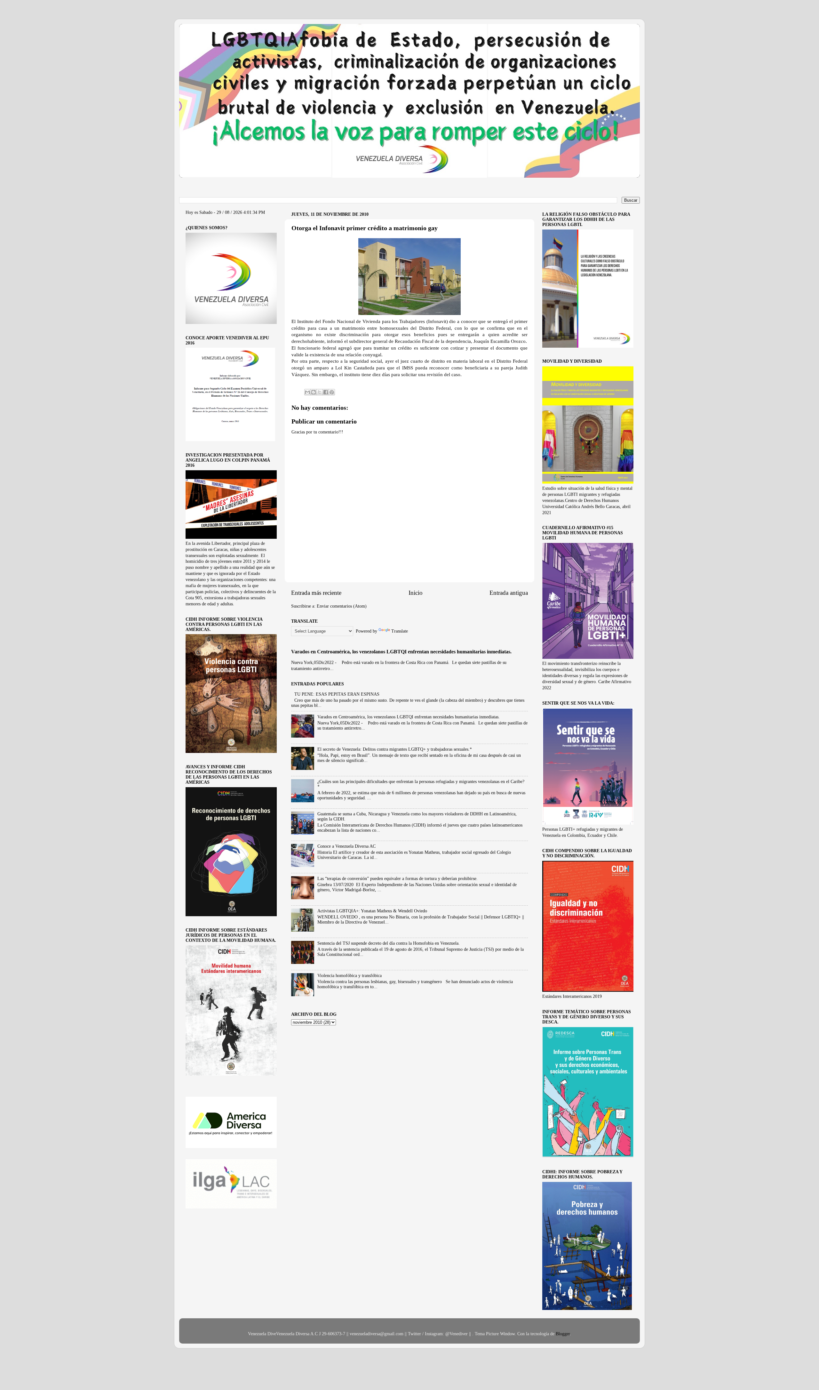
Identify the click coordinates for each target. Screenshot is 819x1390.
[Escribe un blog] (313, 392)
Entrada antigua (508, 592)
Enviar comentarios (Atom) (342, 606)
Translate (399, 631)
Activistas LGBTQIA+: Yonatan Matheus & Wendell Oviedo (372, 911)
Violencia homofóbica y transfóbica (349, 975)
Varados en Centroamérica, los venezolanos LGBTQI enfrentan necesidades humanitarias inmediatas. (401, 651)
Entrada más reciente (316, 592)
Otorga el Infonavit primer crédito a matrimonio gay (364, 227)
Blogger (563, 1333)
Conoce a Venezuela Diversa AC (346, 846)
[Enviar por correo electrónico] (307, 392)
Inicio (416, 592)
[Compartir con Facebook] (325, 392)
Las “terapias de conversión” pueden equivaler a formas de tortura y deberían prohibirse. (397, 878)
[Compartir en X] (319, 392)
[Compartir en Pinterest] (332, 392)
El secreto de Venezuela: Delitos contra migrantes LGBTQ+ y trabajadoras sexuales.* (394, 749)
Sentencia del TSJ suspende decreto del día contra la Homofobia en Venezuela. (388, 943)
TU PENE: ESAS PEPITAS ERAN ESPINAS (336, 694)
